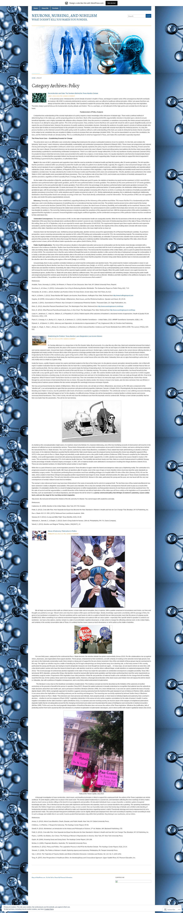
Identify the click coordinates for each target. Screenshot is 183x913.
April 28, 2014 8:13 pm (55, 339)
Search (148, 16)
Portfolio (55, 8)
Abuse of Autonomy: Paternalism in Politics (62, 531)
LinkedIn (150, 21)
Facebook (147, 21)
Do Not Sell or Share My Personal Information (59, 877)
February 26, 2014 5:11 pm (56, 533)
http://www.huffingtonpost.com (123, 295)
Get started (112, 3)
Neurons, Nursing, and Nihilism (64, 15)
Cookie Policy (49, 909)
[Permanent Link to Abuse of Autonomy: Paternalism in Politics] (39, 535)
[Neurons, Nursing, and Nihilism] (91, 50)
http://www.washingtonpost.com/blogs (110, 306)
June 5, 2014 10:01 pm (55, 96)
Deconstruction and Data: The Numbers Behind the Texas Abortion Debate (73, 93)
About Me (45, 8)
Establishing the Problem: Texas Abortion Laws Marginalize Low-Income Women (75, 336)
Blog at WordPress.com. (39, 877)
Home (36, 8)
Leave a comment (69, 96)
